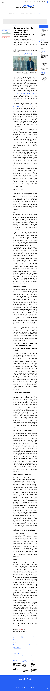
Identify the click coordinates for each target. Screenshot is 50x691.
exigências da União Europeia (26, 109)
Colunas (16, 13)
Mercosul (31, 637)
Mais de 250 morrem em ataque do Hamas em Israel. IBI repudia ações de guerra (34, 666)
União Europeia (17, 637)
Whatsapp (6, 32)
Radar (35, 13)
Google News (7, 37)
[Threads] (44, 1)
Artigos (22, 13)
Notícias (10, 13)
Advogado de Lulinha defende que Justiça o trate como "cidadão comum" (44, 66)
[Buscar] (47, 2)
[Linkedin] (24, 688)
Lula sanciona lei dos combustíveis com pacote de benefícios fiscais (44, 45)
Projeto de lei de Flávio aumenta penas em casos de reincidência (44, 33)
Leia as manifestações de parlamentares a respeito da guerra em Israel (17, 665)
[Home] (25, 7)
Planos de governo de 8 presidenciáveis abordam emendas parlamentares (44, 55)
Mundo (15, 644)
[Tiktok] (42, 1)
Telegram (6, 35)
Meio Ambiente (17, 647)
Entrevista (22, 644)
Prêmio (39, 13)
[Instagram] (37, 1)
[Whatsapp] (25, 1)
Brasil (15, 639)
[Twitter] (32, 1)
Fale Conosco (31, 682)
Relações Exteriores (31, 644)
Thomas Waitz (22, 639)
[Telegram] (27, 1)
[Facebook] (20, 688)
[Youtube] (39, 1)
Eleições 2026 (29, 13)
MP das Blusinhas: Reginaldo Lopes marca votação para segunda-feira (44, 77)
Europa (24, 637)
